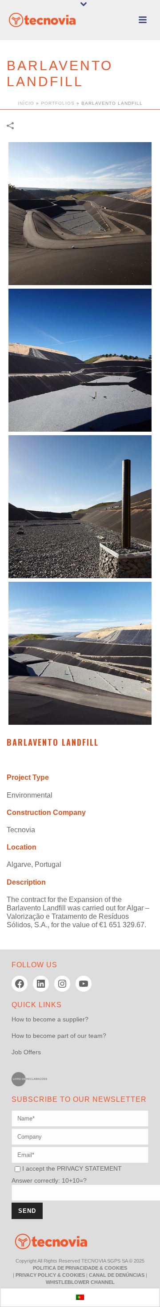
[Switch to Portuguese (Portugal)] (80, 1297)
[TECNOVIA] (44, 1240)
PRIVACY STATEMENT (89, 1168)
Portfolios (58, 103)
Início (26, 103)
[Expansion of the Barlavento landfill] (80, 213)
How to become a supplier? (50, 1019)
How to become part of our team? (59, 1035)
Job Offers (26, 1052)
